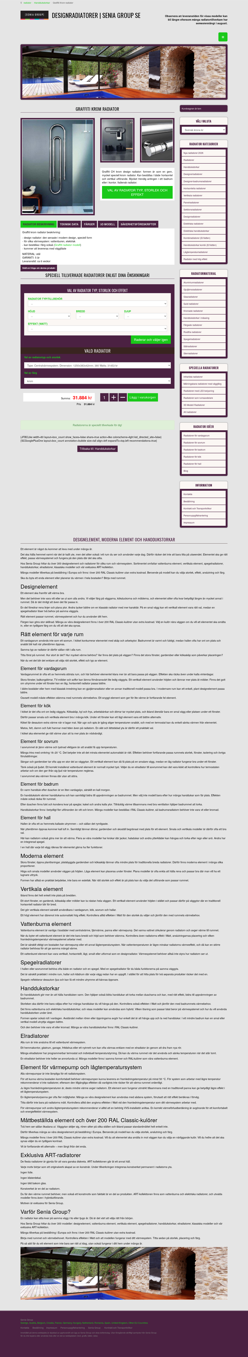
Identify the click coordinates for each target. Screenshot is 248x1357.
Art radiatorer (190, 411)
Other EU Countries (138, 1322)
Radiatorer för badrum (194, 449)
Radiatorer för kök (192, 456)
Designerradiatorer (193, 174)
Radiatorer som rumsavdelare (198, 397)
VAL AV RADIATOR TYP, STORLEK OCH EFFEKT (137, 192)
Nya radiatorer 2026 (193, 152)
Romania (98, 1322)
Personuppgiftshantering (196, 515)
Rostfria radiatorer (192, 331)
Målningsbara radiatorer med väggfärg (202, 383)
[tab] (39, 224)
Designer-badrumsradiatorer (198, 181)
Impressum (189, 522)
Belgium (41, 1322)
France (58, 1322)
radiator (27, 2)
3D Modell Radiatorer (194, 404)
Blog (186, 470)
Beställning (189, 501)
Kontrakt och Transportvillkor (198, 508)
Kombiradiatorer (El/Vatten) (197, 237)
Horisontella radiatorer (195, 188)
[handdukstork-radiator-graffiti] (117, 140)
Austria (32, 1322)
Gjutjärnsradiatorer (193, 289)
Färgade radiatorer (193, 324)
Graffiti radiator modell (67, 245)
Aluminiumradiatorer (194, 282)
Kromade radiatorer (193, 310)
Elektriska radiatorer (193, 223)
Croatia (50, 1322)
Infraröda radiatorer (193, 376)
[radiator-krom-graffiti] (157, 140)
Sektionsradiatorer (193, 209)
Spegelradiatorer (192, 339)
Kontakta (188, 494)
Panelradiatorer (191, 202)
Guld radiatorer (191, 303)
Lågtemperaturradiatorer (196, 251)
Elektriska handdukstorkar (196, 230)
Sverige (24, 1322)
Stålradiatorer (190, 346)
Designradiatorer (192, 216)
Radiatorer (189, 159)
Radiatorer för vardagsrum (197, 435)
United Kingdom (119, 1322)
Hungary (77, 1322)
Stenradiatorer (191, 353)
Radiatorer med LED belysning (199, 390)
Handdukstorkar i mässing (196, 317)
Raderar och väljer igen (151, 339)
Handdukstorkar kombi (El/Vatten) (200, 244)
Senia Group (94, 1327)
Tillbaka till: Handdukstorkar (97, 449)
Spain (107, 1322)
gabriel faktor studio (213, 1321)
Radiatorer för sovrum (194, 442)
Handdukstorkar (42, 2)
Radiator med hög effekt (195, 259)
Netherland (87, 1322)
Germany (67, 1322)
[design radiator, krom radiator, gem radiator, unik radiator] (57, 166)
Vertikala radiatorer (193, 195)
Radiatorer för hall (192, 463)
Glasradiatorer (191, 296)
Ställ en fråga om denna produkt (38, 268)
